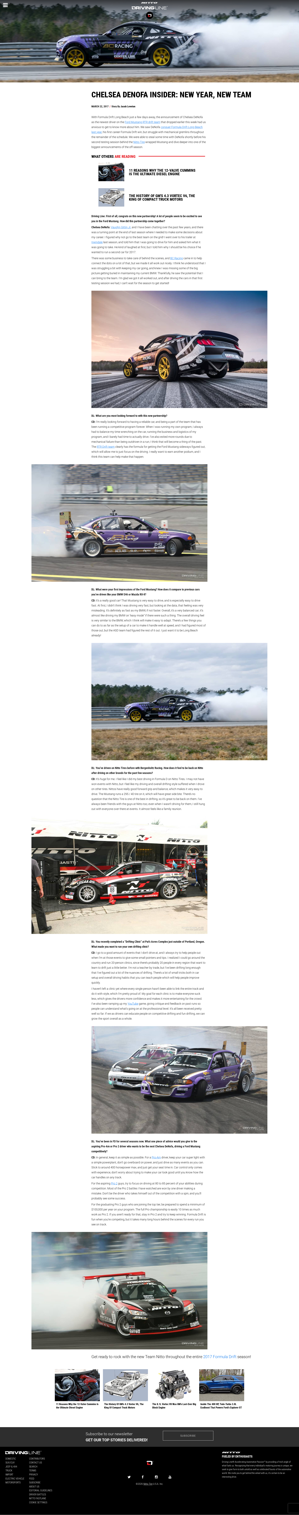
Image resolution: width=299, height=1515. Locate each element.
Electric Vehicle (14, 1478)
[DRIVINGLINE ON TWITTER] (129, 1477)
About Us (34, 1486)
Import (9, 1474)
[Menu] (5, 5)
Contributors (37, 1458)
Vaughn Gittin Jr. (121, 227)
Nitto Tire (139, 142)
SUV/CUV (10, 1462)
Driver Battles (37, 1494)
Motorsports (13, 1482)
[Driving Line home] (149, 9)
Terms (32, 1470)
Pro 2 (114, 1183)
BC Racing (176, 258)
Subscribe (188, 1435)
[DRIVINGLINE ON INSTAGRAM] (156, 1477)
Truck (8, 1470)
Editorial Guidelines (40, 1490)
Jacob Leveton (128, 106)
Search (33, 1466)
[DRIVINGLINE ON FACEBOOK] (143, 1477)
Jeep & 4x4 (11, 1466)
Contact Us (35, 1462)
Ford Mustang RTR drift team (142, 122)
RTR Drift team (106, 447)
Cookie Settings (38, 1502)
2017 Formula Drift (219, 1356)
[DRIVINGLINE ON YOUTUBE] (169, 1477)
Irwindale (97, 242)
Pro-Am (156, 1157)
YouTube (133, 1003)
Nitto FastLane (37, 1498)
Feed (31, 1478)
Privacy (33, 1474)
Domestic (10, 1458)
